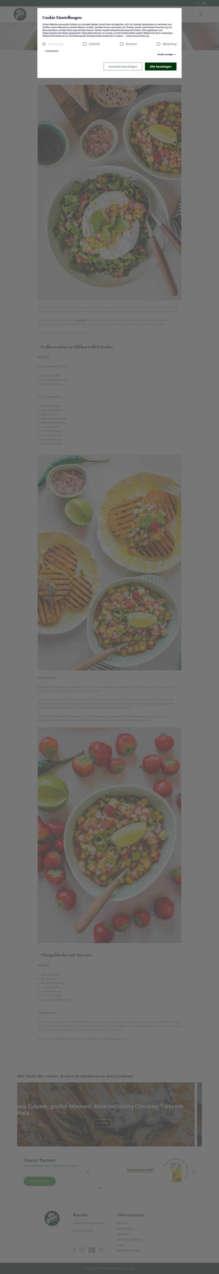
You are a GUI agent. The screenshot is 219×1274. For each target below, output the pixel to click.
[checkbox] (44, 44)
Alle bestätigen (161, 66)
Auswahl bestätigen (123, 66)
